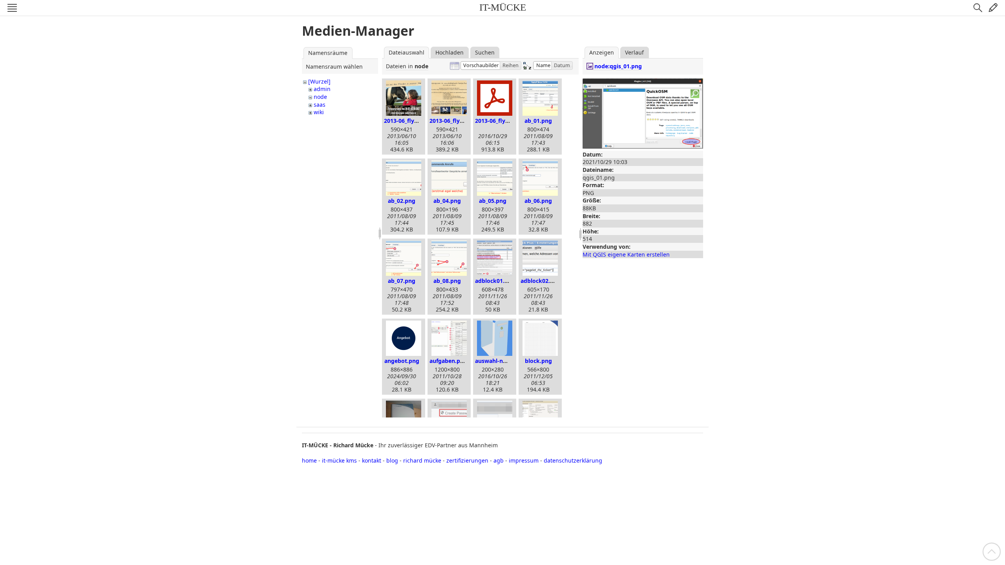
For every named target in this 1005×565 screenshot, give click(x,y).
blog (392, 460)
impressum (524, 460)
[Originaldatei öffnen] (643, 144)
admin (322, 89)
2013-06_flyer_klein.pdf (506, 120)
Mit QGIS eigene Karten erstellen (626, 254)
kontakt (371, 460)
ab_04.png (447, 200)
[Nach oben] (991, 551)
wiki (319, 112)
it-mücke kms (339, 460)
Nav (12, 8)
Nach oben (991, 551)
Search (978, 8)
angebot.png (401, 361)
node (320, 96)
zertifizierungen (467, 460)
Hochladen (449, 52)
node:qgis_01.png (618, 66)
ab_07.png (401, 280)
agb (498, 460)
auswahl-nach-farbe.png (508, 361)
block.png (538, 361)
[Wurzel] (319, 81)
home (309, 460)
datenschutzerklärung (573, 460)
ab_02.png (401, 200)
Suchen (485, 52)
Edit (993, 8)
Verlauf (634, 52)
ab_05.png (492, 200)
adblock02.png (541, 280)
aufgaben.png (448, 361)
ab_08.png (447, 280)
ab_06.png (538, 200)
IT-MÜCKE (502, 7)
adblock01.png (495, 280)
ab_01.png (538, 120)
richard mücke (422, 460)
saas (319, 104)
